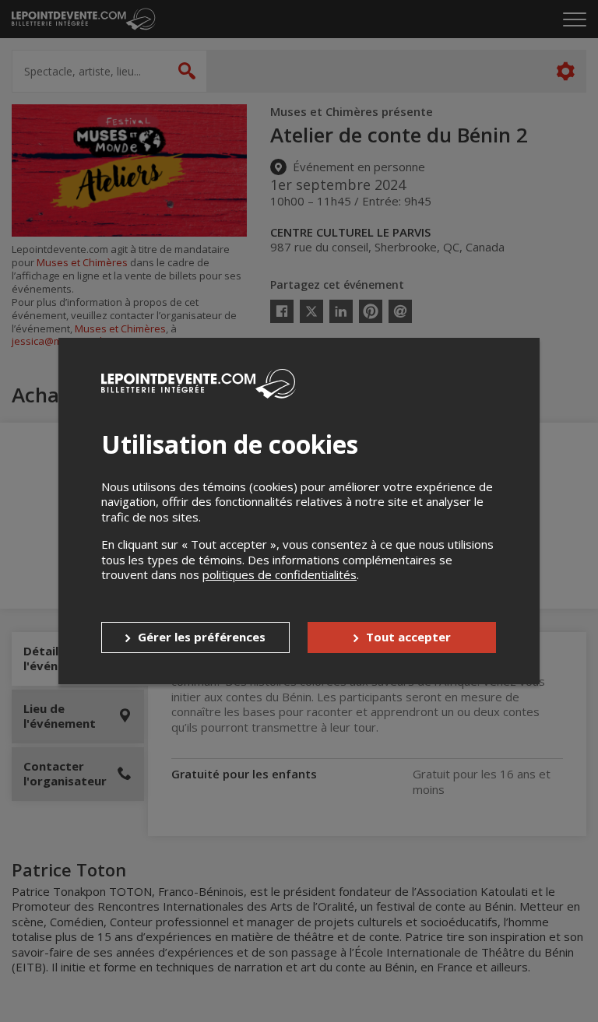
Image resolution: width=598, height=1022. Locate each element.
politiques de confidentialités (279, 574)
